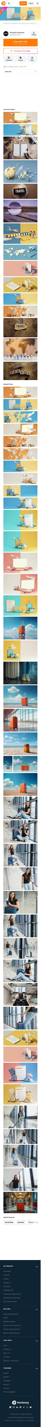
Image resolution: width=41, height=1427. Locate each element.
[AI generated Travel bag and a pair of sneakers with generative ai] (20, 672)
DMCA (5, 1371)
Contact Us (7, 1403)
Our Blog (6, 1411)
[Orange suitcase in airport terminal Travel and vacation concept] (20, 719)
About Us (6, 1407)
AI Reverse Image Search (12, 1348)
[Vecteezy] (3, 3)
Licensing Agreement (10, 1368)
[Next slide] (32, 1276)
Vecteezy (6, 1329)
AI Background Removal (11, 1351)
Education (6, 1340)
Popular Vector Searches (11, 1379)
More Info (8, 71)
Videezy (6, 1333)
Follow (34, 35)
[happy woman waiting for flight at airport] (20, 824)
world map (9, 1276)
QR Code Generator (10, 1355)
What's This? (23, 67)
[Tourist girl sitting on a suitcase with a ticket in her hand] (12, 986)
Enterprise (7, 1336)
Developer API (8, 1344)
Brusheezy (7, 1325)
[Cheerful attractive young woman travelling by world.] (20, 871)
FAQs (5, 1399)
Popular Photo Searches (11, 1383)
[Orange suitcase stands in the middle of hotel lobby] (20, 1256)
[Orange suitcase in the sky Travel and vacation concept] (20, 627)
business (21, 1276)
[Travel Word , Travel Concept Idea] (20, 190)
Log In (31, 3)
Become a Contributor (11, 1414)
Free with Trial (20, 42)
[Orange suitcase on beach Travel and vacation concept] (20, 743)
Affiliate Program (9, 1375)
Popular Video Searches (11, 1387)
